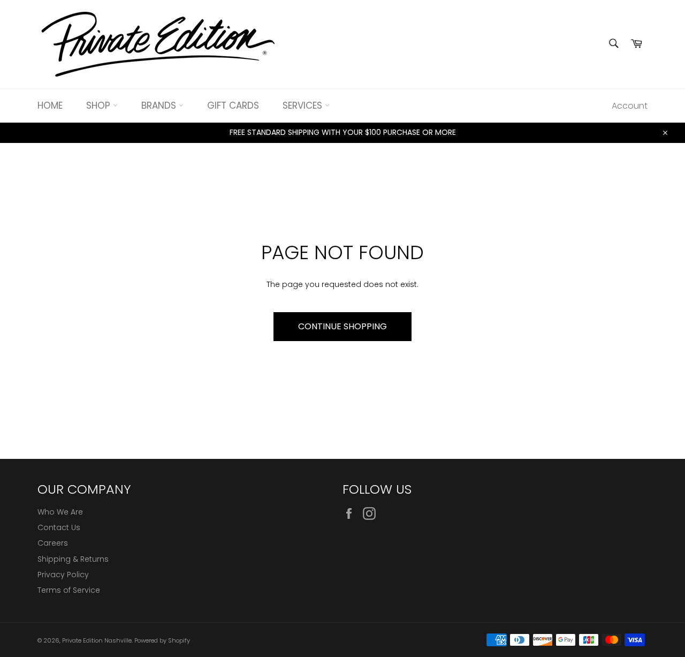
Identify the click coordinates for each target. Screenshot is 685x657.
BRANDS (160, 105)
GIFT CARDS (233, 105)
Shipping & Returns (73, 559)
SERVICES (304, 105)
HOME (50, 105)
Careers (52, 543)
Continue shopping (342, 326)
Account (630, 106)
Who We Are (60, 512)
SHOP (99, 105)
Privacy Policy (63, 574)
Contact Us (58, 527)
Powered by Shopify (162, 640)
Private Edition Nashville (97, 640)
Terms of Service (68, 590)
